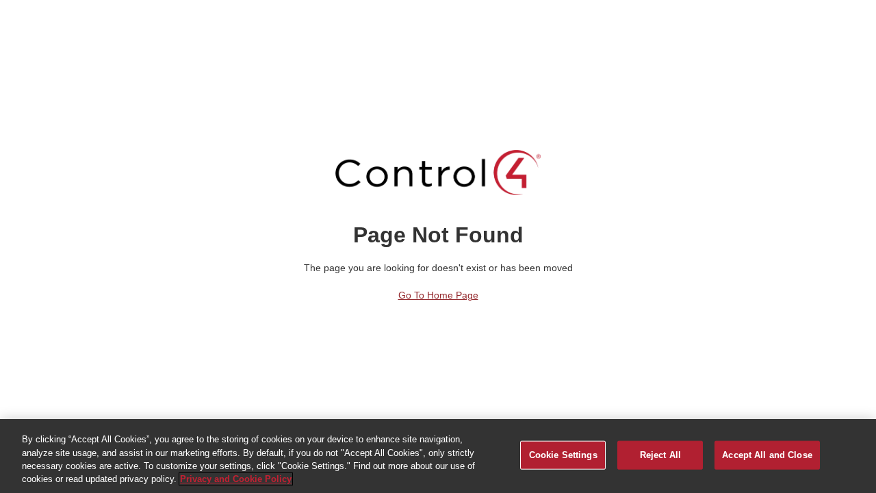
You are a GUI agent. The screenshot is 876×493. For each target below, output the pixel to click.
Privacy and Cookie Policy (236, 479)
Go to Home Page (438, 295)
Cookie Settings (563, 455)
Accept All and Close (767, 455)
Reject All (660, 455)
